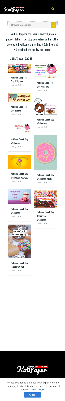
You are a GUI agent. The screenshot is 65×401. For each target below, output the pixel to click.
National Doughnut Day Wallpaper (19, 79)
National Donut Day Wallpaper (19, 141)
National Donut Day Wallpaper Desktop (19, 175)
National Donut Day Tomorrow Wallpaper (45, 215)
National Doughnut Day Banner (19, 108)
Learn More (38, 389)
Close (32, 394)
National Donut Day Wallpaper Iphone (45, 176)
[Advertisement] (32, 311)
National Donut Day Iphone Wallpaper (19, 264)
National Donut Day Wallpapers (45, 121)
